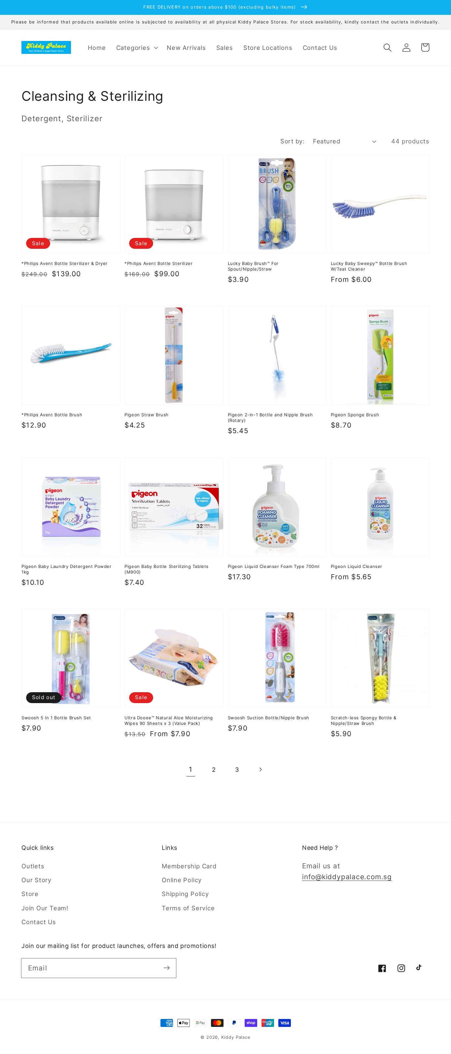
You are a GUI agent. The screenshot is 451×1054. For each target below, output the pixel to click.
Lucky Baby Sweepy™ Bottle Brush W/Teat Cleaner (369, 266)
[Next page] (260, 769)
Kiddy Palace (236, 1037)
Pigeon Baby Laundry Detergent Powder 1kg (66, 569)
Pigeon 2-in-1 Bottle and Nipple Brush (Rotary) (270, 417)
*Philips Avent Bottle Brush (51, 414)
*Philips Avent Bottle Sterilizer (158, 263)
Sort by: (292, 141)
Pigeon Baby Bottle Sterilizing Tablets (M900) (166, 569)
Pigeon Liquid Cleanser (356, 566)
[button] (136, 47)
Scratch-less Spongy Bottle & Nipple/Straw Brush (364, 720)
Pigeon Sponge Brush (355, 414)
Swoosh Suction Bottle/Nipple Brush (268, 717)
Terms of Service (188, 908)
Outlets (32, 866)
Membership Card (189, 866)
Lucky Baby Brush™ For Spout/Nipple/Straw (253, 266)
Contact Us (38, 921)
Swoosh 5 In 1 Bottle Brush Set (56, 717)
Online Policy (182, 880)
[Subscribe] (166, 968)
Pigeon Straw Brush (146, 414)
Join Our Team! (44, 908)
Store (30, 893)
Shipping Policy (185, 893)
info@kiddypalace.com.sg (347, 877)
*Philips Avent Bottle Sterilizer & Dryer (64, 263)
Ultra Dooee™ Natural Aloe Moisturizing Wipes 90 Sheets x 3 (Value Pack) (168, 720)
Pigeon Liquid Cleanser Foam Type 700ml (274, 566)
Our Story (36, 880)
